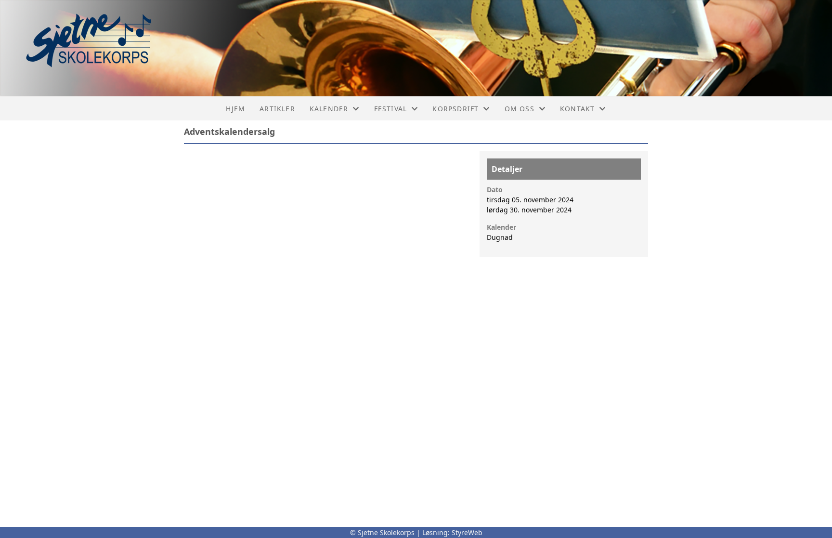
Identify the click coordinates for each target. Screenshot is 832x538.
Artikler (277, 108)
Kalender (329, 108)
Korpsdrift (455, 108)
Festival (390, 108)
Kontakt (577, 108)
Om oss (519, 108)
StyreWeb (467, 532)
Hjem (235, 108)
